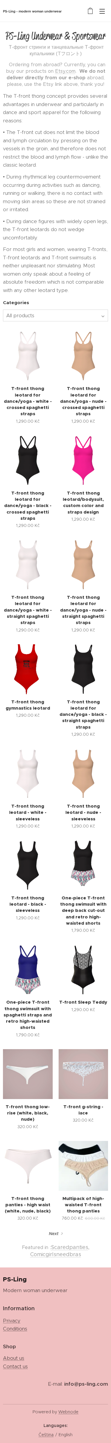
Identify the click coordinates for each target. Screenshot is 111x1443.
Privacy (11, 1320)
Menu (102, 11)
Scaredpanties (69, 1247)
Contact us (15, 1366)
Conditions (15, 1328)
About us (13, 1358)
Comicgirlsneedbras (55, 1254)
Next (54, 1233)
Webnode (68, 1411)
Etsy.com (65, 71)
